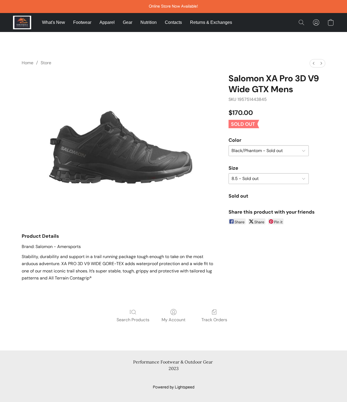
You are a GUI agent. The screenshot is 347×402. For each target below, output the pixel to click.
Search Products (133, 320)
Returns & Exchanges (211, 22)
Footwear (82, 22)
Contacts (173, 22)
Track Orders (214, 320)
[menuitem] (313, 63)
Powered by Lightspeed (173, 387)
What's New (53, 22)
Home (27, 63)
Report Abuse (174, 378)
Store (46, 63)
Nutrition (148, 22)
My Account (173, 320)
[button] (22, 22)
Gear (127, 22)
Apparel (107, 22)
